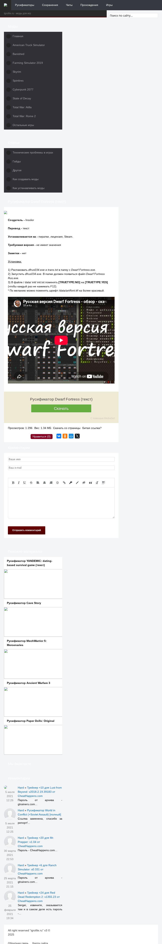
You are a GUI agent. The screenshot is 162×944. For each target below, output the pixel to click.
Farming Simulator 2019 (28, 62)
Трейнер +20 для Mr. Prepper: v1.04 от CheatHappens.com (36, 842)
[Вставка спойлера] (103, 482)
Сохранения (50, 5)
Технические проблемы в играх (33, 152)
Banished (18, 53)
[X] (77, 436)
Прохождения (89, 5)
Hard (21, 787)
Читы (69, 5)
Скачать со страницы (66, 428)
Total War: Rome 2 (24, 116)
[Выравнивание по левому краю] (38, 482)
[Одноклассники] (65, 436)
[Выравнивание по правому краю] (51, 482)
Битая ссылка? (92, 428)
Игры (109, 5)
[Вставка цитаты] (90, 482)
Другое (17, 170)
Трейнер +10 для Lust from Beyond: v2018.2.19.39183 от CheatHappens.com (40, 791)
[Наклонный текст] (19, 482)
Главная (18, 36)
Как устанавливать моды (28, 188)
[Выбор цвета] (77, 482)
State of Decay (22, 98)
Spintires (18, 80)
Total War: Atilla (22, 107)
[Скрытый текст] (84, 482)
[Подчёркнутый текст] (24, 482)
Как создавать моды (26, 179)
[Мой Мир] (71, 436)
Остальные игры (23, 125)
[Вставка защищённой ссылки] (70, 482)
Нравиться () (42, 436)
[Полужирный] (13, 482)
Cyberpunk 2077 (23, 89)
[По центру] (44, 482)
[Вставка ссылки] (64, 482)
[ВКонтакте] (59, 436)
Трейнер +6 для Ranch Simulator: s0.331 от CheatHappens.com (37, 869)
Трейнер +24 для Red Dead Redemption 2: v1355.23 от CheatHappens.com (39, 897)
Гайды (17, 161)
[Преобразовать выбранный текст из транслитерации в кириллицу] (97, 482)
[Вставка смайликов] (57, 482)
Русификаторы (24, 5)
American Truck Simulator (29, 45)
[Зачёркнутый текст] (31, 482)
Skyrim (17, 71)
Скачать (61, 408)
